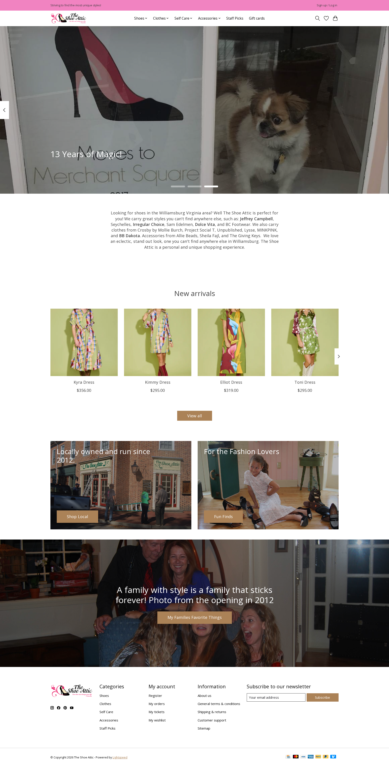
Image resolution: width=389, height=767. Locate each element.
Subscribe (322, 697)
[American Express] (311, 757)
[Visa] (303, 757)
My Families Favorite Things (194, 617)
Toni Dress (304, 382)
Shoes (104, 695)
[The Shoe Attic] (68, 18)
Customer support (212, 720)
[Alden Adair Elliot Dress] (231, 342)
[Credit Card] (288, 757)
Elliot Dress (231, 382)
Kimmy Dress (157, 382)
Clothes (105, 703)
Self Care (106, 712)
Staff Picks (234, 18)
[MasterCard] (296, 757)
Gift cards (257, 18)
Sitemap (204, 728)
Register (155, 695)
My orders (157, 703)
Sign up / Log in (327, 5)
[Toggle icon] (317, 18)
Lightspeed (120, 757)
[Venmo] (333, 757)
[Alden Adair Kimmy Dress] (157, 342)
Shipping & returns (212, 712)
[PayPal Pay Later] (326, 757)
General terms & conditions (219, 703)
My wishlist (157, 720)
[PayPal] (318, 757)
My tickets (157, 712)
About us (204, 695)
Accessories (109, 720)
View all (194, 415)
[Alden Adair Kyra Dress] (84, 342)
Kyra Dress (84, 382)
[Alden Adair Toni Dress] (305, 342)
